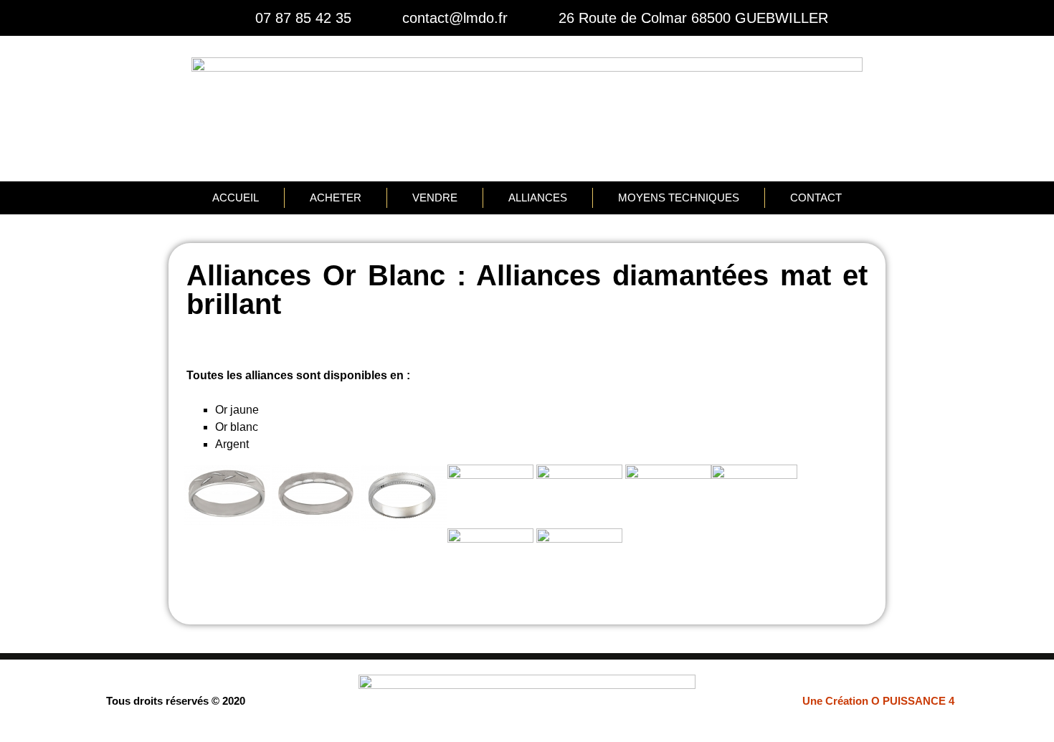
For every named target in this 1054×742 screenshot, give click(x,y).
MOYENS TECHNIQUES (678, 197)
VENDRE (434, 197)
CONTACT (816, 197)
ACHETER (335, 197)
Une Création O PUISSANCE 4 (878, 701)
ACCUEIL (235, 197)
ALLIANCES (537, 197)
